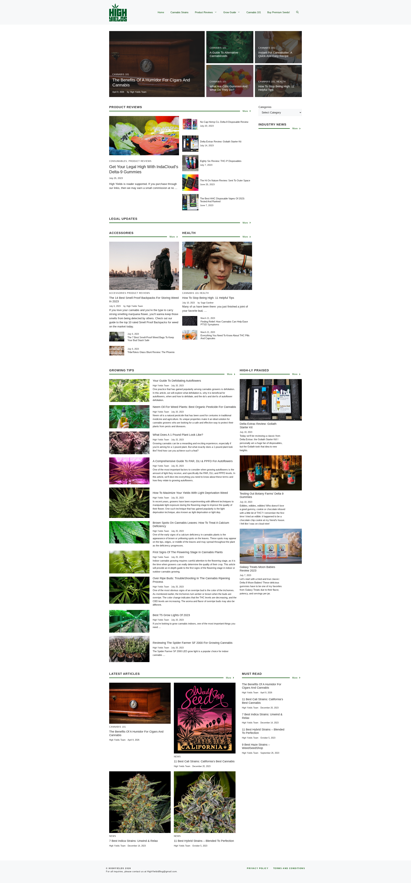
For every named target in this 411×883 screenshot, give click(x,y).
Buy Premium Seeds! (278, 12)
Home (161, 12)
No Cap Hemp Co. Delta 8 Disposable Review (224, 122)
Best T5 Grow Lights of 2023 (171, 615)
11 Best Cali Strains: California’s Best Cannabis (204, 761)
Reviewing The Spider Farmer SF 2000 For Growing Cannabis (192, 642)
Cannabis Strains (179, 12)
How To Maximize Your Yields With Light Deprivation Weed (190, 492)
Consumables (118, 161)
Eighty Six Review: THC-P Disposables (220, 161)
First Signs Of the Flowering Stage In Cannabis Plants (188, 552)
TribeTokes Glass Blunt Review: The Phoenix (151, 352)
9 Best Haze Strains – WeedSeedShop (256, 746)
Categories (264, 107)
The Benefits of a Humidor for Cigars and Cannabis (261, 686)
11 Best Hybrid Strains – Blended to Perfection (204, 840)
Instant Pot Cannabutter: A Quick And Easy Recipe (275, 54)
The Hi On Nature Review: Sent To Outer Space (225, 180)
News (177, 756)
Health (281, 81)
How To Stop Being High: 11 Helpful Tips (208, 297)
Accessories (117, 293)
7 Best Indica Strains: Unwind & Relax (133, 840)
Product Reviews (204, 12)
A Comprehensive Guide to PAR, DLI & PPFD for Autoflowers (193, 461)
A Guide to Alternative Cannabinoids (224, 54)
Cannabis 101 (253, 12)
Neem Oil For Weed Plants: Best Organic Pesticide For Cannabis (194, 407)
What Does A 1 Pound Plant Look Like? (178, 434)
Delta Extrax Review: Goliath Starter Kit (220, 141)
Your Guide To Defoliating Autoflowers (177, 380)
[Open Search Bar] (297, 12)
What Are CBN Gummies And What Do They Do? (228, 88)
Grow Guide (229, 12)
